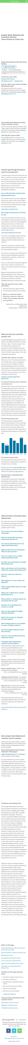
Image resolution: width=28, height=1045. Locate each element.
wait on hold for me (6, 469)
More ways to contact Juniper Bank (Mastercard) (11, 967)
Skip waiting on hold (7, 81)
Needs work (22, 1020)
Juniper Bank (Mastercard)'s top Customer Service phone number (13, 949)
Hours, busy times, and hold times (11, 961)
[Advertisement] (14, 108)
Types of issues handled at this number (12, 963)
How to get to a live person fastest (10, 958)
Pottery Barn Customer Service (10, 1002)
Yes (17, 1020)
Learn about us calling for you (9, 209)
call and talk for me (19, 467)
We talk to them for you (7, 79)
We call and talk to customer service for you (13, 952)
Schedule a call (18, 81)
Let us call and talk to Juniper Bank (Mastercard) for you (13, 194)
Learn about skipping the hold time (11, 232)
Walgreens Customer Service (9, 1005)
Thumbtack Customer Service (9, 1008)
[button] (26, 1)
